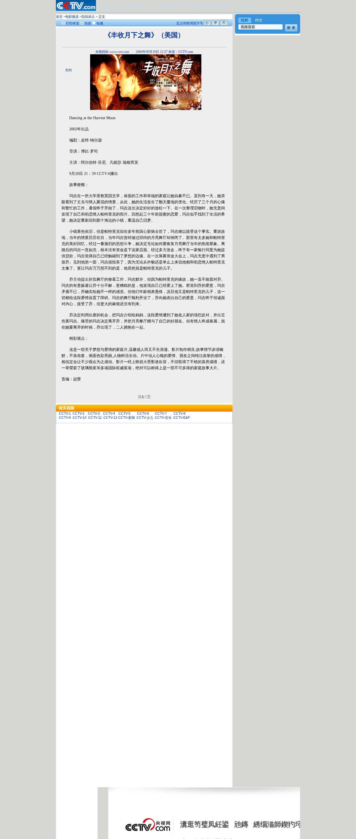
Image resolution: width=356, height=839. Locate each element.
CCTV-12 (110, 418)
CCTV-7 (161, 413)
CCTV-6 (143, 413)
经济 (130, 6)
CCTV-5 (124, 413)
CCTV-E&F (181, 418)
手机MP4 (246, 6)
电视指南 (169, 6)
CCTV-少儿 (145, 418)
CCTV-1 (65, 413)
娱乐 (121, 6)
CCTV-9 (65, 418)
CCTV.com (185, 52)
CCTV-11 (95, 418)
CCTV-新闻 (126, 418)
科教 (139, 6)
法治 (157, 6)
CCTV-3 (94, 413)
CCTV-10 (79, 418)
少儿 (148, 6)
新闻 (103, 6)
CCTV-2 (79, 413)
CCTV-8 (180, 413)
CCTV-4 (109, 413)
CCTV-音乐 (163, 418)
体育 (112, 6)
